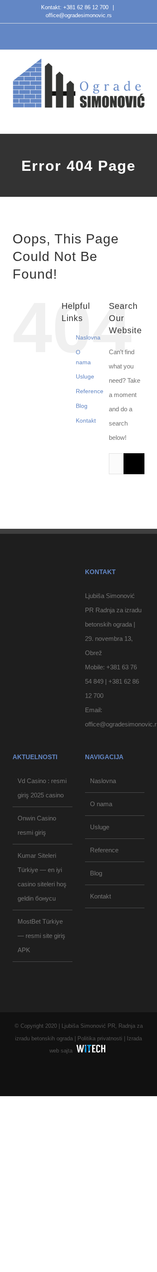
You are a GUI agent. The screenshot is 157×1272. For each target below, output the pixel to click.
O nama (101, 803)
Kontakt (86, 420)
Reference (89, 391)
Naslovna (88, 337)
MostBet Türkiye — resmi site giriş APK (41, 935)
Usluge (85, 376)
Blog (82, 405)
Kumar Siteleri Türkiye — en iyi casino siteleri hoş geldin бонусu (42, 877)
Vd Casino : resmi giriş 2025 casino (42, 788)
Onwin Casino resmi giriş (37, 825)
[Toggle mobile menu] (141, 116)
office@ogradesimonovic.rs (79, 15)
